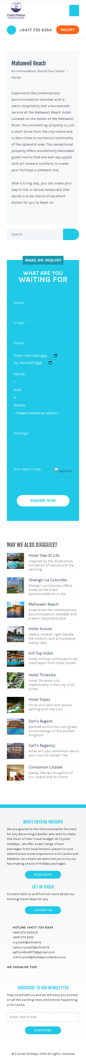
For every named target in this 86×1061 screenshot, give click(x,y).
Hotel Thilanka (42, 674)
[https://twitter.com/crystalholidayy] (18, 977)
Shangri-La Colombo (48, 579)
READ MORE (43, 875)
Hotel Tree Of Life (44, 555)
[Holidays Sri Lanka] (16, 10)
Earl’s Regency (42, 745)
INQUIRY (68, 29)
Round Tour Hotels (51, 71)
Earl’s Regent (41, 721)
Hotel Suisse (40, 628)
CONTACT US (43, 910)
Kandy (16, 77)
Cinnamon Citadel (45, 767)
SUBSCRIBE (43, 1030)
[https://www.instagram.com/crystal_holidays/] (27, 977)
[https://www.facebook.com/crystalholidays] (9, 977)
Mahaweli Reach (28, 63)
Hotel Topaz (39, 699)
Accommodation (23, 71)
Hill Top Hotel (41, 653)
